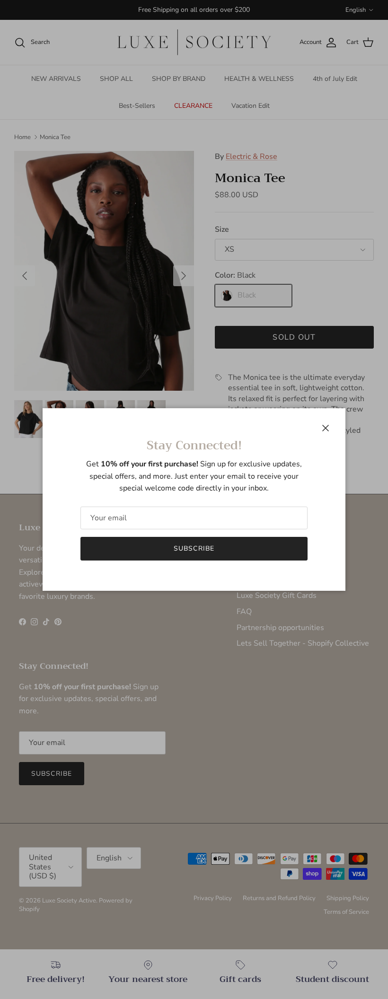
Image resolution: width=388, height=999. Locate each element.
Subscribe (194, 548)
